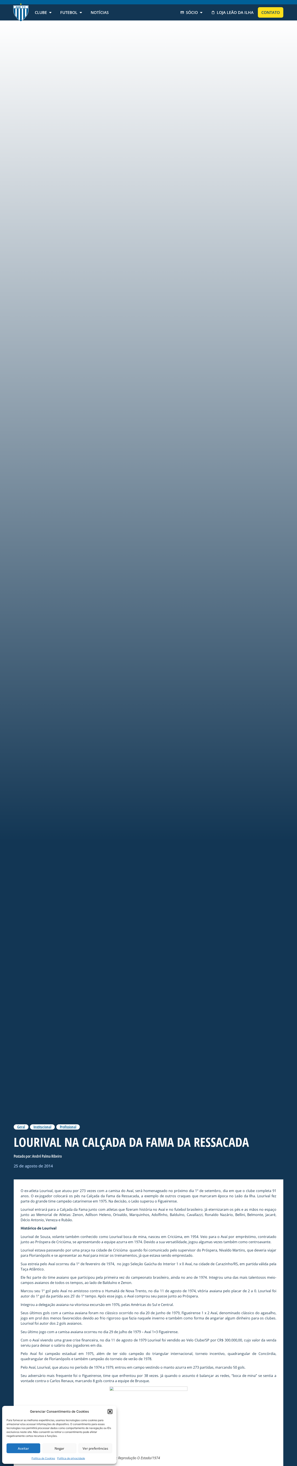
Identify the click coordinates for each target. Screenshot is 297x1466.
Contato (270, 12)
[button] (110, 1411)
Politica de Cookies (43, 1458)
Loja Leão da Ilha (235, 12)
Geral (21, 1127)
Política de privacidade (71, 1458)
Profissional (68, 1127)
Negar (59, 1448)
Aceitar (23, 1448)
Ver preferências (95, 1448)
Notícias (100, 12)
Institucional (42, 1127)
